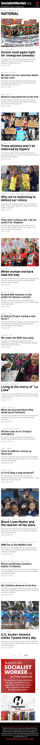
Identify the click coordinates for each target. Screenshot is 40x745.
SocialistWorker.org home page (20, 738)
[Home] (16, 3)
